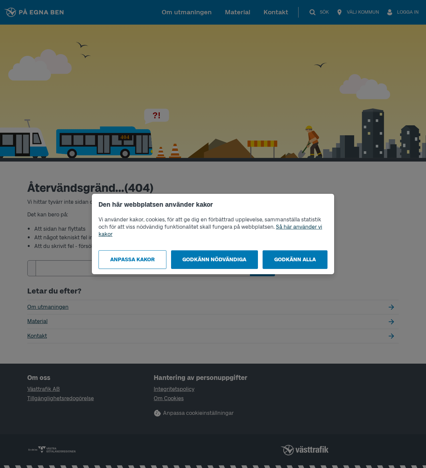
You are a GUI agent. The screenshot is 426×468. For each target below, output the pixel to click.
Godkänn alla (295, 259)
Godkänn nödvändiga (214, 259)
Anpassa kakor (132, 259)
